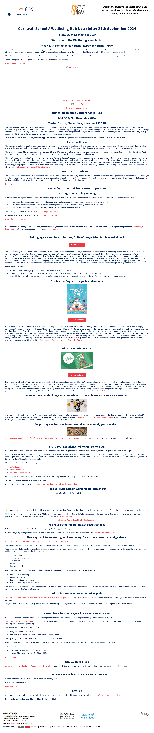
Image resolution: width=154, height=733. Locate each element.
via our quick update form (104, 532)
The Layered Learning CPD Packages (19, 621)
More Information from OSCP (16, 219)
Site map (87, 726)
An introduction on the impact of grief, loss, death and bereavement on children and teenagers (42, 438)
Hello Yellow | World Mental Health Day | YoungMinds (77, 520)
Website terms (76, 726)
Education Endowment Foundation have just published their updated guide (38, 597)
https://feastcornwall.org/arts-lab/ (106, 695)
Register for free (11, 686)
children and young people (19, 472)
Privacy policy (44, 726)
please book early (51, 229)
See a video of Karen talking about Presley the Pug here (62, 340)
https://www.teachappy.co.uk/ (77, 108)
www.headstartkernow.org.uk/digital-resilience (32, 167)
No (27, 727)
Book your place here (49, 215)
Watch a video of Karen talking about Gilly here (102, 391)
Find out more (10, 657)
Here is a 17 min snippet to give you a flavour (94, 417)
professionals (14, 467)
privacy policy (13, 723)
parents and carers (16, 469)
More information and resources (17, 63)
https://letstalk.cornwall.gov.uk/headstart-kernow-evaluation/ (56, 484)
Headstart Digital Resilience (47, 211)
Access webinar (77, 319)
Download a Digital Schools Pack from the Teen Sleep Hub (27, 666)
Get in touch (97, 726)
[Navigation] (9, 9)
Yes (21, 727)
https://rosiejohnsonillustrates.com (77, 100)
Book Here (9, 184)
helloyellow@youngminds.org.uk (71, 516)
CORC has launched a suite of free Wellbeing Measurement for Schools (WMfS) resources (39, 541)
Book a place (76, 244)
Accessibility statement (60, 726)
